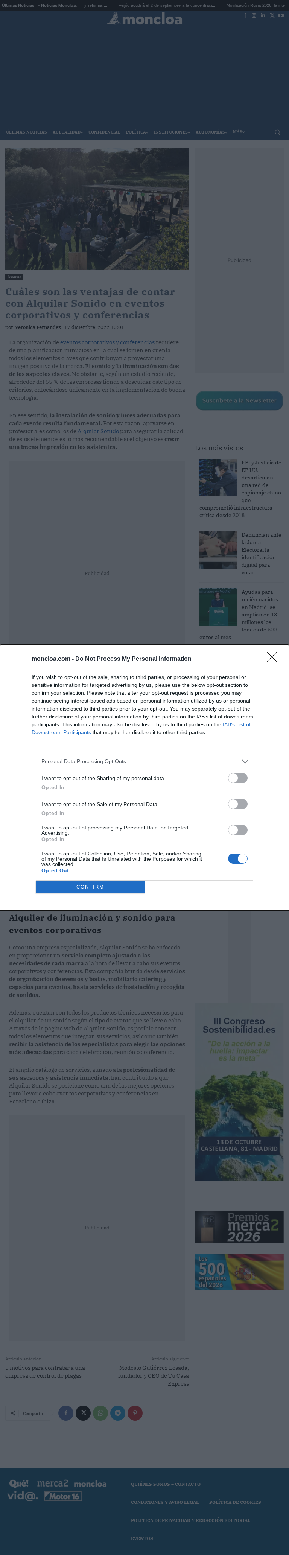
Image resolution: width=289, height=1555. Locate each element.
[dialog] (144, 778)
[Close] (274, 659)
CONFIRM (90, 887)
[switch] (238, 778)
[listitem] (144, 761)
